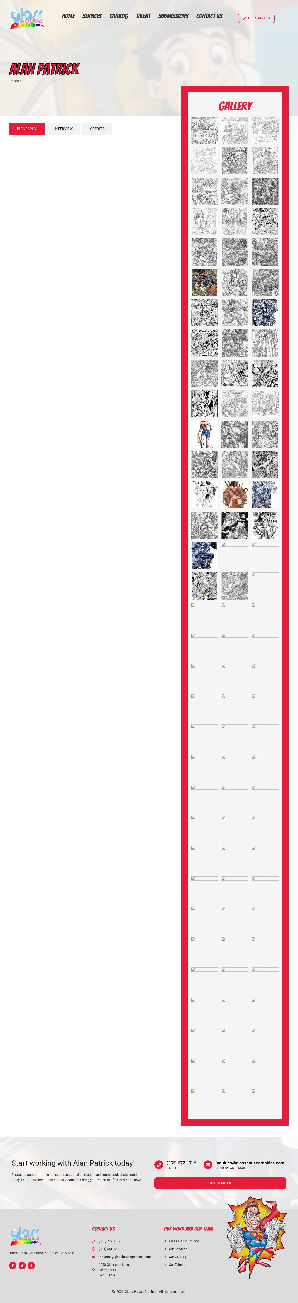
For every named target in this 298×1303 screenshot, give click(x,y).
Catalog (118, 16)
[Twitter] (22, 1265)
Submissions (173, 16)
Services (91, 16)
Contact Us (209, 16)
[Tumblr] (31, 1265)
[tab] (27, 129)
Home (68, 16)
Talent (143, 16)
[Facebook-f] (12, 1265)
